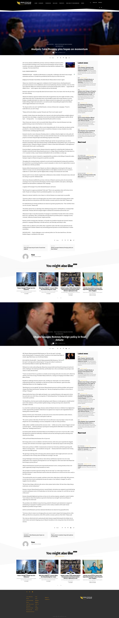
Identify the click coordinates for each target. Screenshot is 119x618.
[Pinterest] (63, 58)
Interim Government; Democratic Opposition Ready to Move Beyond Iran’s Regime (92, 289)
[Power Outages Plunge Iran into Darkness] (26, 279)
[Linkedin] (66, 58)
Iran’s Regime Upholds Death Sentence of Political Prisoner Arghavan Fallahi (86, 69)
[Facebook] (100, 8)
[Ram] (53, 52)
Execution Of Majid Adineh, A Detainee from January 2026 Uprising (86, 81)
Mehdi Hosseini (92, 295)
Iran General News (50, 44)
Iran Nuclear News (82, 173)
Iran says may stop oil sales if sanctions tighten (34, 248)
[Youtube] (32, 592)
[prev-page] (58, 298)
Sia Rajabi (26, 293)
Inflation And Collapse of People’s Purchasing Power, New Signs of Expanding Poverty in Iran (87, 93)
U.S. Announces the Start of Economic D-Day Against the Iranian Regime (85, 106)
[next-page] (61, 298)
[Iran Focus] (24, 3)
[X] (101, 8)
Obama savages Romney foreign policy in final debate (62, 248)
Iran (79, 77)
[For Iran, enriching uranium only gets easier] (87, 167)
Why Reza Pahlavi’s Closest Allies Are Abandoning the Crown (48, 288)
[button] (90, 2)
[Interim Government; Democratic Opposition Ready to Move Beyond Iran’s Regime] (93, 279)
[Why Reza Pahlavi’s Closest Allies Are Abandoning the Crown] (48, 279)
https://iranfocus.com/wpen (36, 256)
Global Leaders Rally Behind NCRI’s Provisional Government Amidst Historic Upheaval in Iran (70, 289)
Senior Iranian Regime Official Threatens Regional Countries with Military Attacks (86, 119)
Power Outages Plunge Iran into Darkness (26, 288)
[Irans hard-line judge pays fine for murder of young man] (87, 149)
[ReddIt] (69, 58)
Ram (56, 52)
